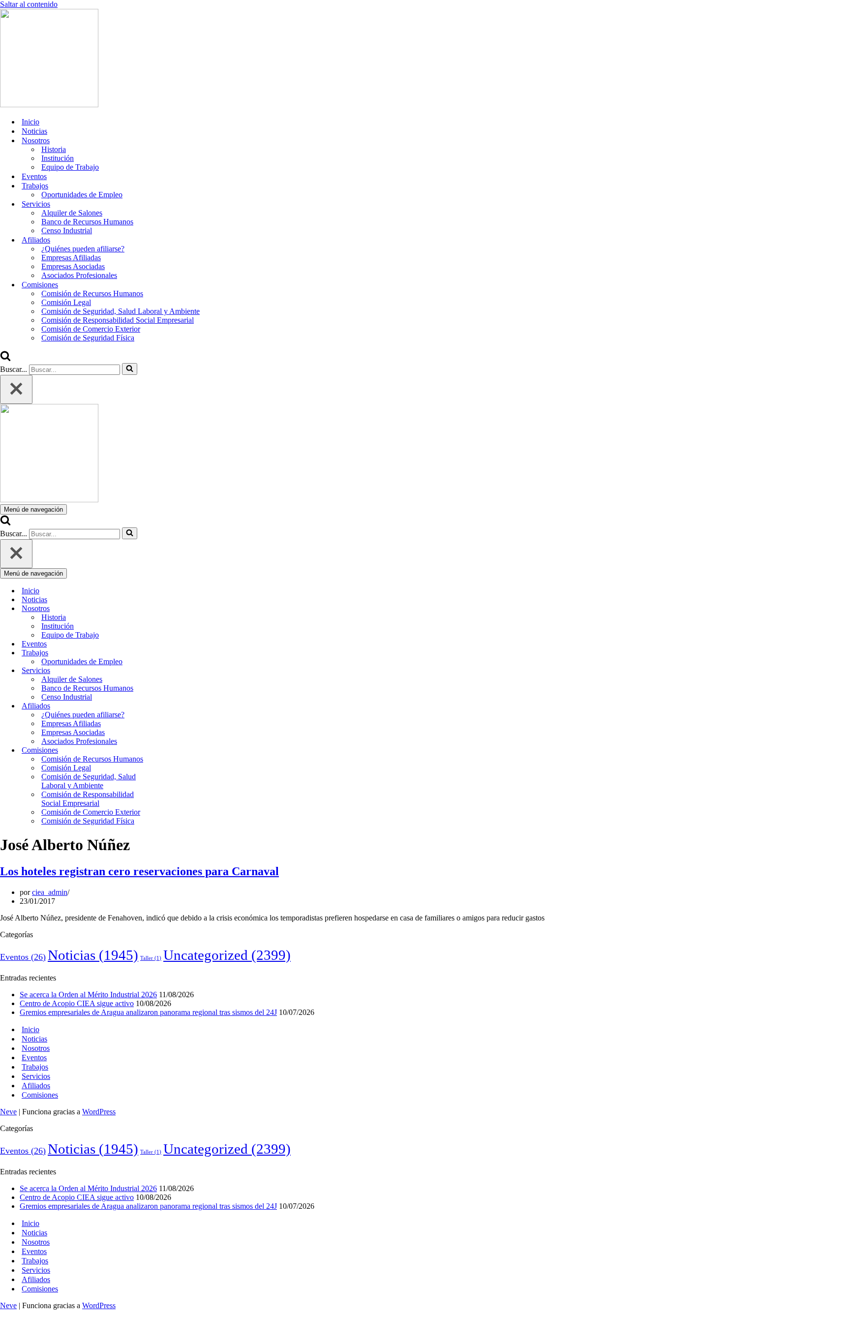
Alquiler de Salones (71, 213)
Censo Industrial (66, 230)
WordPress (99, 1111)
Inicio (30, 122)
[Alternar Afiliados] (172, 706)
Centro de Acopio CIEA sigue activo (77, 1003)
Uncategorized (227, 955)
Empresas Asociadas (73, 266)
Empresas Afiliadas (71, 257)
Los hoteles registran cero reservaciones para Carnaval (139, 871)
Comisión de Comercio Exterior (90, 329)
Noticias (34, 131)
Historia (53, 149)
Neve (8, 1111)
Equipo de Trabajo (70, 167)
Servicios (36, 1076)
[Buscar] (5, 358)
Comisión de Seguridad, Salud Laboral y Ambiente (120, 311)
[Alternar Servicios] (172, 671)
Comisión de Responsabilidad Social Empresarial (117, 320)
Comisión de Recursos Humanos (92, 293)
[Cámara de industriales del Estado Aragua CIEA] (49, 104)
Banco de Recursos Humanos (87, 221)
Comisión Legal (66, 302)
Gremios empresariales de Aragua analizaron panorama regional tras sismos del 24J (148, 1012)
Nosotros (36, 1048)
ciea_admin (49, 892)
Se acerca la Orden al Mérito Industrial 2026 (88, 994)
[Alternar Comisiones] (172, 750)
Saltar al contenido (29, 4)
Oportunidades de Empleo (81, 194)
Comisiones (40, 1095)
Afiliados (36, 1085)
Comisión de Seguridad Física (87, 338)
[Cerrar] (16, 389)
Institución (57, 158)
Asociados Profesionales (79, 275)
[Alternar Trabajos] (172, 653)
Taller (150, 958)
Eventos (34, 176)
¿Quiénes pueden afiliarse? (82, 249)
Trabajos (35, 1067)
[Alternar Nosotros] (172, 609)
